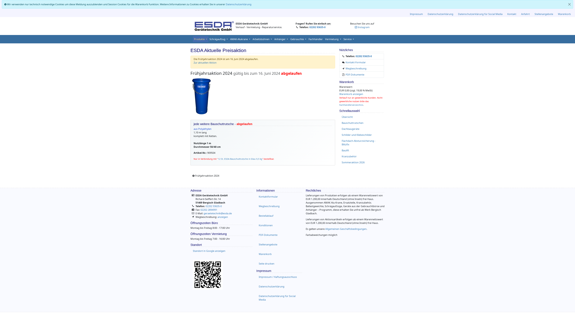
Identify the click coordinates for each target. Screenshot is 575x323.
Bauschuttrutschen (352, 123)
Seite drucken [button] (266, 263)
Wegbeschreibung (356, 68)
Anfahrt (525, 14)
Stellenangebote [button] (268, 244)
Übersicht (347, 117)
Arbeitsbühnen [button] (261, 39)
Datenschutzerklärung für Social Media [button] (277, 297)
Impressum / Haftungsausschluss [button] (278, 277)
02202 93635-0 (317, 27)
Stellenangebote (544, 14)
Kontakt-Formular (356, 62)
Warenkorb (564, 14)
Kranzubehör (349, 156)
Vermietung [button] (332, 39)
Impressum (416, 14)
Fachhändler (316, 39)
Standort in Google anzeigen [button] (209, 251)
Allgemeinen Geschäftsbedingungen (346, 229)
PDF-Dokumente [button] (268, 235)
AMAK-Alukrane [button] (239, 39)
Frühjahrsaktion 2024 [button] (207, 175)
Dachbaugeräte (350, 129)
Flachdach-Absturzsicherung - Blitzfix (358, 142)
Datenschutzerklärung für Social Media (480, 14)
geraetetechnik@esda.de (218, 213)
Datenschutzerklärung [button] (271, 286)
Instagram (364, 27)
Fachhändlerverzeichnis (351, 104)
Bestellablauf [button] (266, 215)
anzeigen (223, 217)
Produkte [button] (199, 39)
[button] (281, 39)
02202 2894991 (209, 209)
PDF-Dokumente (355, 74)
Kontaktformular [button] (268, 196)
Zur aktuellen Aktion (205, 62)
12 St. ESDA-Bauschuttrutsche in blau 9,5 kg (240, 158)
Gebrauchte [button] (297, 39)
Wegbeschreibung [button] (269, 206)
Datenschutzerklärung (238, 4)
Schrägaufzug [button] (217, 39)
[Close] (569, 4)
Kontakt (511, 14)
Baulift (345, 150)
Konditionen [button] (266, 225)
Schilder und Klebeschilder (357, 135)
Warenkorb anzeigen (351, 94)
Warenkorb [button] (265, 254)
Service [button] (348, 39)
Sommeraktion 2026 (353, 162)
